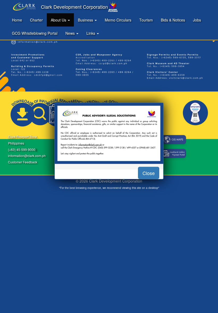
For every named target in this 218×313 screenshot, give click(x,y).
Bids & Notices (173, 20)
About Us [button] (59, 20)
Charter (36, 20)
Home (17, 20)
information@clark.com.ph (27, 155)
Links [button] (91, 33)
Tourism (146, 20)
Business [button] (86, 20)
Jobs (197, 20)
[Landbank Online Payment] (173, 153)
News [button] (70, 33)
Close (148, 172)
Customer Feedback (22, 162)
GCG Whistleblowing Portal (34, 33)
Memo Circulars (118, 20)
